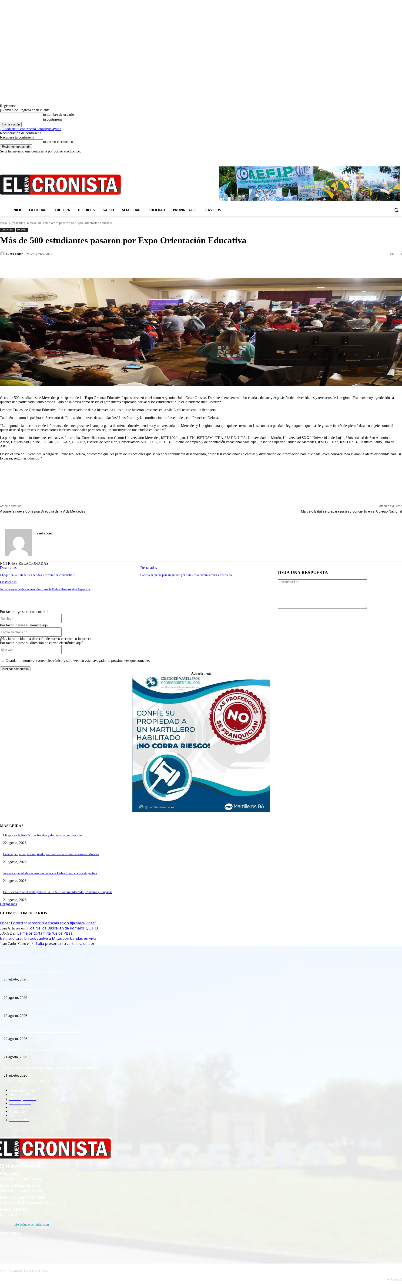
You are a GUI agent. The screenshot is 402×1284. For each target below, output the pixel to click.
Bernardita (9, 938)
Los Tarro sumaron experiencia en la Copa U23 (35, 1008)
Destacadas (17, 223)
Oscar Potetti (11, 923)
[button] (396, 210)
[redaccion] (3, 253)
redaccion (16, 253)
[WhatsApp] (92, 266)
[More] (110, 266)
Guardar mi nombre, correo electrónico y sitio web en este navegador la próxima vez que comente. (78, 660)
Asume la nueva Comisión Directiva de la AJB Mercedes (42, 511)
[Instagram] (386, 156)
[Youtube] (399, 156)
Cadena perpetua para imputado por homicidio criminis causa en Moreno (186, 575)
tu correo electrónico (58, 142)
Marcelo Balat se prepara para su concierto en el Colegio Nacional (351, 511)
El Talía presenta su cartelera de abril (63, 943)
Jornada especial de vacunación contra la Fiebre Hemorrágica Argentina (45, 589)
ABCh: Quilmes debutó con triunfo (27, 990)
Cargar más (8, 904)
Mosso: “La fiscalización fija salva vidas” (62, 923)
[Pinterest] (76, 266)
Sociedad (21, 229)
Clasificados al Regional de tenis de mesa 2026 (34, 971)
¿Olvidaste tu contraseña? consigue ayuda (30, 129)
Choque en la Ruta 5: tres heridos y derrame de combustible (37, 575)
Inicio (3, 223)
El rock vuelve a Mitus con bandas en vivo (60, 938)
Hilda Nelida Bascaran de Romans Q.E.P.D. (62, 928)
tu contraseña (52, 119)
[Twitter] (392, 156)
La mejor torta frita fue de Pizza (45, 933)
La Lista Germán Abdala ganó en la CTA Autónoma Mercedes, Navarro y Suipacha (57, 892)
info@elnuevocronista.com (31, 1224)
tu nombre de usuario (58, 114)
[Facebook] (380, 156)
